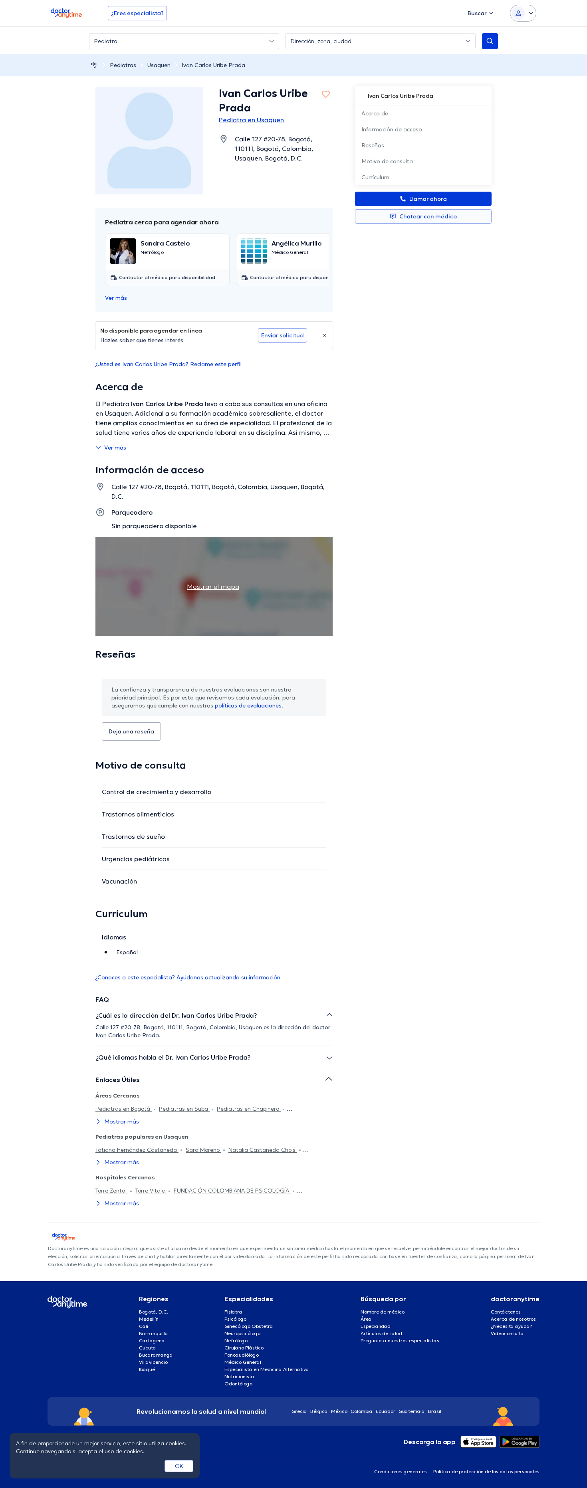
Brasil (434, 1411)
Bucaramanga (156, 1355)
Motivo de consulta (387, 161)
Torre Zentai (111, 1190)
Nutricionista (239, 1376)
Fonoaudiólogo (241, 1355)
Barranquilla (153, 1333)
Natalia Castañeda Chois (262, 1149)
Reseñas (372, 145)
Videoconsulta (507, 1333)
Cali (143, 1326)
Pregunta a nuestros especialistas (400, 1340)
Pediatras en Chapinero (249, 1108)
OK (179, 1466)
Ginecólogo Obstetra (248, 1326)
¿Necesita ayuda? (511, 1326)
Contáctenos (506, 1312)
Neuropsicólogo (242, 1333)
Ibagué (147, 1369)
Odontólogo (238, 1384)
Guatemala (412, 1411)
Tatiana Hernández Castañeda (136, 1149)
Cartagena (152, 1340)
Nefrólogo (236, 1340)
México (339, 1411)
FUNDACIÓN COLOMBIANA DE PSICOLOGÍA (232, 1190)
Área (366, 1319)
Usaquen (159, 65)
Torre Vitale (151, 1190)
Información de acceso (391, 129)
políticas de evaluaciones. (249, 705)
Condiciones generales (400, 1471)
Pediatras (123, 65)
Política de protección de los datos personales (486, 1471)
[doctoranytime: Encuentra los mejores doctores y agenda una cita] (94, 64)
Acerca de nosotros (513, 1319)
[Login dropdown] (523, 13)
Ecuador (385, 1411)
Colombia (362, 1411)
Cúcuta (147, 1348)
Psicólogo (235, 1319)
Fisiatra (233, 1312)
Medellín (149, 1319)
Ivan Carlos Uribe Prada (213, 65)
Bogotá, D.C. (153, 1312)
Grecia (299, 1411)
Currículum (375, 177)
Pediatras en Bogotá (123, 1108)
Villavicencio (153, 1362)
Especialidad (376, 1326)
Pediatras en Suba (184, 1108)
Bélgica (319, 1411)
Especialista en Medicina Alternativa (266, 1369)
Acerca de (374, 113)
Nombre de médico (383, 1312)
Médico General (242, 1362)
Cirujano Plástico (244, 1348)
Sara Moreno (203, 1149)
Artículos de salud (381, 1333)
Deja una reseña (131, 731)
